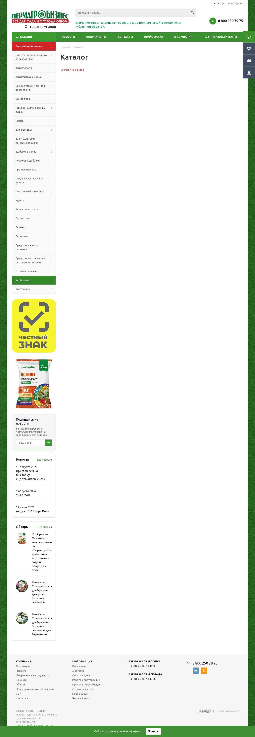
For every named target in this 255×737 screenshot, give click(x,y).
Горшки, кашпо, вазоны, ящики (30, 109)
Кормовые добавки (28, 160)
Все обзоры (45, 527)
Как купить (79, 666)
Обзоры (21, 684)
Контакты (125, 36)
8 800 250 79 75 (230, 21)
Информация (82, 661)
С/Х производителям (220, 36)
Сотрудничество (82, 689)
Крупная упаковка (26, 169)
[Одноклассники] (204, 671)
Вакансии (21, 679)
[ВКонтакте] (196, 671)
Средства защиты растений (27, 247)
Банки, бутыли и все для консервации (30, 87)
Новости (68, 36)
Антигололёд (24, 68)
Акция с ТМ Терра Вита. (33, 511)
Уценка (20, 200)
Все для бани (23, 98)
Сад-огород (23, 218)
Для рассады (24, 129)
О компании (183, 36)
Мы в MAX (23, 495)
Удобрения (22, 280)
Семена (20, 227)
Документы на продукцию (32, 675)
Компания (23, 661)
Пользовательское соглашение (35, 689)
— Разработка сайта (226, 711)
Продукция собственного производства (31, 57)
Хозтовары (23, 289)
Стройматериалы (26, 271)
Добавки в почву (26, 151)
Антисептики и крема (29, 76)
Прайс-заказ (153, 36)
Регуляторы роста (27, 209)
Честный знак (80, 698)
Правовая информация (86, 684)
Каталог (26, 36)
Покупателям (96, 36)
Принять (153, 731)
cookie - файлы (129, 731)
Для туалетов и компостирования (27, 140)
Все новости (44, 459)
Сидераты (22, 236)
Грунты (20, 120)
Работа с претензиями (86, 679)
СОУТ (19, 693)
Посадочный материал (30, 191)
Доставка (78, 670)
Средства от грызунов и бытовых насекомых (30, 260)
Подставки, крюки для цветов (29, 180)
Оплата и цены (81, 675)
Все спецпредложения (29, 46)
